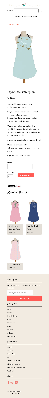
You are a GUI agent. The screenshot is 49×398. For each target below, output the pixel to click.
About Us (10, 350)
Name (9, 162)
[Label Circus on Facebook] (8, 382)
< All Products (13, 24)
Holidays (10, 330)
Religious (10, 333)
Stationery (10, 323)
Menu (17, 16)
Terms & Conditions (13, 361)
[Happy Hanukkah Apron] (24, 56)
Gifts (8, 326)
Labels (9, 312)
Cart (34, 16)
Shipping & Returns (13, 364)
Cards (9, 319)
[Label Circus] (24, 5)
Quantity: (11, 172)
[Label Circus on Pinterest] (11, 382)
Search (10, 11)
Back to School (12, 316)
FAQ (8, 357)
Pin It (19, 186)
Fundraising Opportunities (16, 367)
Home (9, 309)
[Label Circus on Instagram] (16, 382)
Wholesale (26, 16)
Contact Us (11, 354)
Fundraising (11, 336)
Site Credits (15, 394)
